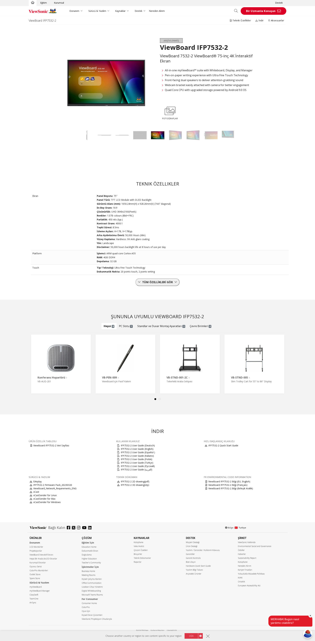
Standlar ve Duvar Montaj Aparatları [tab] (160, 326)
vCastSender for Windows (47, 502)
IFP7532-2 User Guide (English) (137, 448)
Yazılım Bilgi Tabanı (194, 569)
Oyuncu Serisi (36, 566)
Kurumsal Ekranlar (38, 562)
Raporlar (137, 562)
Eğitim (43, 2)
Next (284, 361)
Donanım (74, 10)
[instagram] (79, 528)
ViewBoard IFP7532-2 (42, 20)
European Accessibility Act (249, 585)
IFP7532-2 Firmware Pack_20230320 (52, 484)
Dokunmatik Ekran (90, 550)
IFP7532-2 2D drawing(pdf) (135, 481)
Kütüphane (138, 542)
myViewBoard (36, 586)
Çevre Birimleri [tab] (200, 326)
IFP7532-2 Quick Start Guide (223, 445)
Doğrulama (87, 554)
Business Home (88, 571)
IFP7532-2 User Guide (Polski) (136, 459)
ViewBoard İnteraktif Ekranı (41, 554)
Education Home (89, 546)
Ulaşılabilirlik (172, 630)
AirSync (33, 602)
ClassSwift (34, 594)
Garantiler (190, 554)
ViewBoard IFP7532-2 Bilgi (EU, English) (229, 481)
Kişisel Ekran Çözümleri (92, 615)
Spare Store (35, 578)
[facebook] (69, 528)
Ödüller (241, 550)
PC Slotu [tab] (125, 326)
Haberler (242, 554)
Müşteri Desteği (193, 542)
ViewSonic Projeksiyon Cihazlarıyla (97, 619)
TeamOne (34, 598)
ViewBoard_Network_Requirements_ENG (54, 488)
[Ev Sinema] (33, 3)
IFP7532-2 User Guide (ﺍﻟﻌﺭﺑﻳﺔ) (136, 469)
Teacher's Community (91, 562)
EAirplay (37, 481)
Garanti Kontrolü (193, 558)
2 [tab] (159, 399)
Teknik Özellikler (241, 20)
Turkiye (242, 527)
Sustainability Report (247, 558)
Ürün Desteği (191, 546)
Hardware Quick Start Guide (198, 565)
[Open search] (237, 11)
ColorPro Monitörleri (39, 570)
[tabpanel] (61, 364)
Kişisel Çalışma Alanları (92, 579)
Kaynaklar (120, 10)
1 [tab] (155, 399)
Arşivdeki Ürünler (193, 573)
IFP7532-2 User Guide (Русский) (138, 466)
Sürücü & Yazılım (97, 10)
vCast (36, 491)
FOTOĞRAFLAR (170, 118)
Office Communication (91, 583)
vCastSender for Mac (44, 498)
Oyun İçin (86, 611)
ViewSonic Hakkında (246, 542)
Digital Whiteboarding (91, 590)
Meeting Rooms (88, 575)
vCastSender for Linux (45, 495)
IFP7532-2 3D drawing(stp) (135, 484)
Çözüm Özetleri (141, 550)
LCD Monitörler (36, 546)
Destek (279, 2)
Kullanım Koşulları (157, 630)
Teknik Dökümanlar (142, 558)
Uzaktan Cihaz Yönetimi (92, 586)
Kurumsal (59, 2)
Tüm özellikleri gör (157, 282)
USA (191, 635)
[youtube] (85, 528)
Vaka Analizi (139, 546)
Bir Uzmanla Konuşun (261, 11)
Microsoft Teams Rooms (92, 594)
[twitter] (74, 528)
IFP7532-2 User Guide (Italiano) (137, 455)
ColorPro (86, 607)
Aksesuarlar (277, 20)
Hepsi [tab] (109, 326)
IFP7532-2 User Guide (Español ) (138, 452)
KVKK (240, 577)
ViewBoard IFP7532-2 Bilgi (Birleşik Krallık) (230, 488)
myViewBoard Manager (40, 590)
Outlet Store (35, 574)
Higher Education (89, 558)
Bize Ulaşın (191, 562)
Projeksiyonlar (36, 550)
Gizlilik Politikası (142, 630)
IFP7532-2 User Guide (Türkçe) (137, 462)
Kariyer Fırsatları (245, 569)
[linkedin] (90, 528)
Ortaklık (241, 581)
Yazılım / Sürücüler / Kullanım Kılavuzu (203, 550)
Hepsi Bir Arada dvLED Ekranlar (43, 558)
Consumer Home (89, 603)
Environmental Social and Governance (254, 546)
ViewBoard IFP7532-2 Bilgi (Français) (227, 484)
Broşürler (138, 554)
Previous (35, 361)
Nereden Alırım (157, 10)
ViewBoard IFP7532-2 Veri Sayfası (51, 445)
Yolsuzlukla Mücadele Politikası (251, 573)
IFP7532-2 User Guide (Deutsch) (138, 445)
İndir (261, 20)
